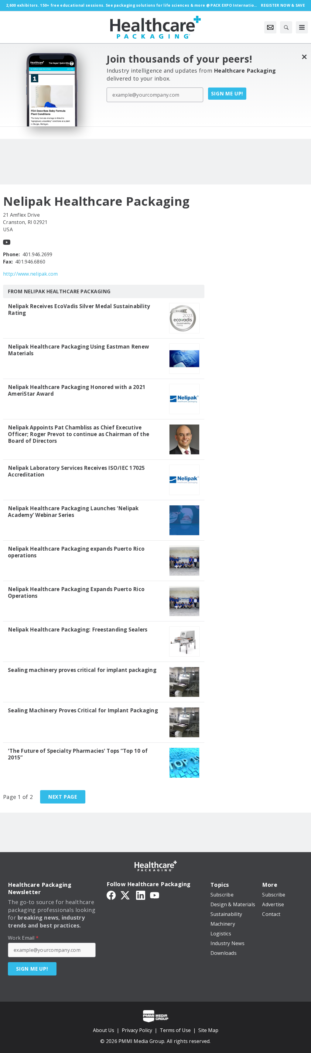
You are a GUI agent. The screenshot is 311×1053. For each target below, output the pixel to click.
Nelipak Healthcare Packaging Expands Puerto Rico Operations (76, 592)
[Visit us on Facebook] (111, 895)
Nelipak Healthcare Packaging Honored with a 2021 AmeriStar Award (76, 390)
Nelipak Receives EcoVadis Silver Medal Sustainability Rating (79, 309)
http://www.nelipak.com (30, 273)
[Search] (286, 27)
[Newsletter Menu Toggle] (270, 27)
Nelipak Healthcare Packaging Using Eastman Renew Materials (78, 350)
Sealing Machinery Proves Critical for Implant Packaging (83, 710)
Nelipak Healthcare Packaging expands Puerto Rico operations (76, 552)
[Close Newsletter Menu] (304, 56)
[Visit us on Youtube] (6, 241)
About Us (103, 1030)
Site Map (208, 1030)
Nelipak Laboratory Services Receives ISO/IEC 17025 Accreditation (76, 471)
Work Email (23, 937)
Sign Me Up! (227, 93)
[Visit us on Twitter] (126, 895)
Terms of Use (175, 1030)
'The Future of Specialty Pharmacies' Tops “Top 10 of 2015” (78, 754)
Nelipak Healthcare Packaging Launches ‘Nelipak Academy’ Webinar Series (73, 511)
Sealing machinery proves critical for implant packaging (82, 670)
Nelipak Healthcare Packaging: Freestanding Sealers (78, 629)
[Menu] (302, 27)
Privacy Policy (137, 1030)
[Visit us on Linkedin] (140, 895)
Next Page (62, 796)
